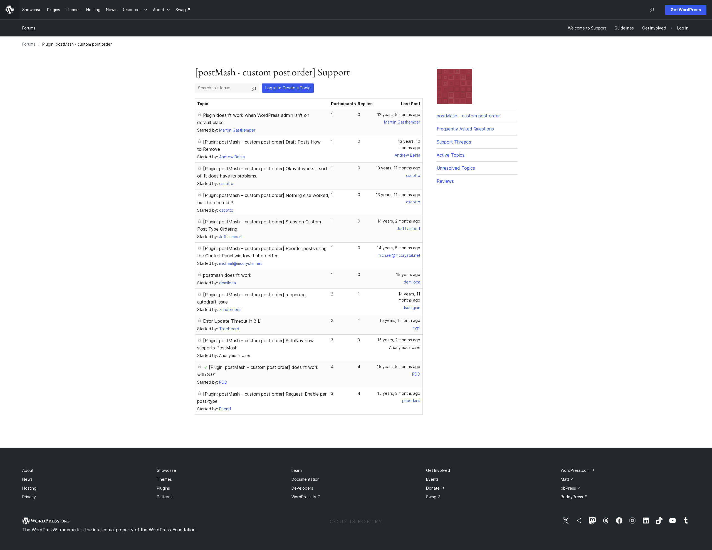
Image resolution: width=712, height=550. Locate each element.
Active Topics (450, 155)
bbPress (571, 488)
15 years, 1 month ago (399, 320)
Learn (296, 470)
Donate (435, 488)
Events (432, 479)
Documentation (305, 479)
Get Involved (438, 470)
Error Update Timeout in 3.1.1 (232, 321)
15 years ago (408, 274)
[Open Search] (652, 9)
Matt (567, 479)
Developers (302, 488)
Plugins (163, 488)
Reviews (445, 181)
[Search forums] (254, 87)
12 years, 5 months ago (398, 114)
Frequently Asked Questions (465, 129)
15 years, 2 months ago (398, 339)
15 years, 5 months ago (398, 366)
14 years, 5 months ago (398, 247)
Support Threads (454, 142)
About (27, 470)
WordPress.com (577, 470)
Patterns (164, 496)
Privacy (29, 496)
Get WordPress (686, 9)
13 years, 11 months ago (398, 168)
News (27, 479)
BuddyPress (574, 496)
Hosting (29, 488)
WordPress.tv (306, 496)
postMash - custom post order (468, 116)
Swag (433, 496)
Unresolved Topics (456, 168)
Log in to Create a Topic (287, 87)
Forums (28, 28)
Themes (164, 479)
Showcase (166, 470)
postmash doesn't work (227, 275)
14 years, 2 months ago (398, 221)
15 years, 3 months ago (398, 393)
